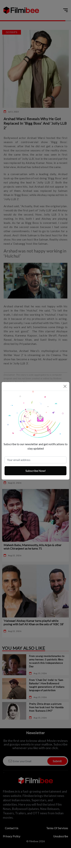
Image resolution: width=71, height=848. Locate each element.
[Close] (65, 386)
